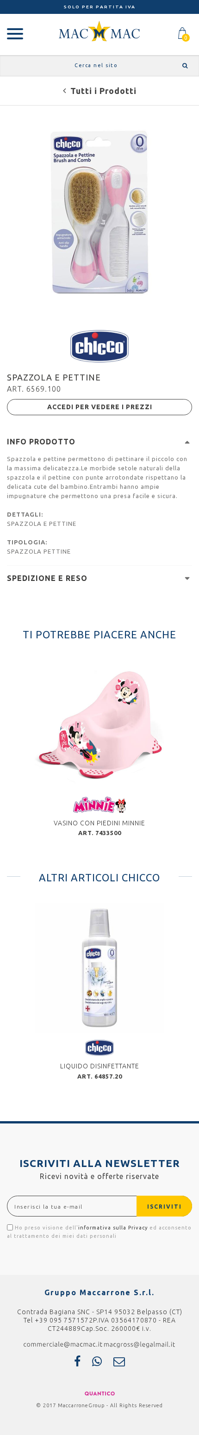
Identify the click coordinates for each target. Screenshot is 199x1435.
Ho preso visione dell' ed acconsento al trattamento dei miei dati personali (99, 1232)
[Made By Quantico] (100, 1393)
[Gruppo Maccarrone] (99, 30)
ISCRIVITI (164, 1207)
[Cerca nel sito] (183, 65)
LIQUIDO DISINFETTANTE (99, 1066)
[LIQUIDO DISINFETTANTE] (99, 968)
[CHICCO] (99, 345)
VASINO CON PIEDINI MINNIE (99, 823)
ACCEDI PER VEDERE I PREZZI (99, 407)
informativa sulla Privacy (113, 1227)
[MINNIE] (99, 804)
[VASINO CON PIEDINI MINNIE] (99, 725)
